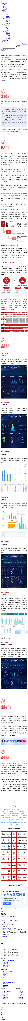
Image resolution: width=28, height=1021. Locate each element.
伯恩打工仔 (8, 920)
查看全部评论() (4, 936)
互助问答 (20, 991)
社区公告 (8, 35)
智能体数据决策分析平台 (9, 961)
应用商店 (5, 24)
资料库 (20, 994)
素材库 (7, 30)
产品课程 (5, 986)
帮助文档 (5, 985)
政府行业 (5, 975)
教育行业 (5, 977)
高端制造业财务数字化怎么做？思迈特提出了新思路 (14, 817)
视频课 (7, 13)
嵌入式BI (5, 966)
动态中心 (5, 31)
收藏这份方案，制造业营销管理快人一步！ (14, 809)
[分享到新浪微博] (5, 909)
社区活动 (8, 37)
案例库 (7, 27)
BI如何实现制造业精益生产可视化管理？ (14, 820)
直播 (7, 14)
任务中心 (5, 6)
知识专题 (8, 23)
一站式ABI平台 (7, 962)
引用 (2, 916)
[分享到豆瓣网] (9, 909)
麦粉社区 (3, 50)
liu (6, 924)
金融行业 (5, 974)
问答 (4, 4)
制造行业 (5, 973)
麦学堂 (5, 11)
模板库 (7, 26)
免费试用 (5, 983)
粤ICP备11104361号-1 (22, 1003)
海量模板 (20, 992)
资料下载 (8, 20)
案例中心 (8, 21)
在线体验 (5, 992)
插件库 (7, 28)
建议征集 (8, 38)
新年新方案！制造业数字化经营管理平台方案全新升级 (14, 815)
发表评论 (3, 911)
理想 (6, 916)
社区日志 (8, 34)
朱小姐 (7, 928)
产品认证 (5, 998)
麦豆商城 (5, 40)
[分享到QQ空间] (7, 909)
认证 (4, 10)
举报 (4, 916)
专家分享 (5, 7)
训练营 (7, 16)
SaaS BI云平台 (6, 965)
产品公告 (8, 33)
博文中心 (3, 53)
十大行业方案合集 (7, 971)
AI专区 (5, 9)
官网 (18, 45)
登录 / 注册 (24, 44)
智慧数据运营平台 (7, 963)
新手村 (5, 41)
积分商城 (20, 998)
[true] (2, 49)
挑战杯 (5, 3)
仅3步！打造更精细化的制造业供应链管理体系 (14, 811)
